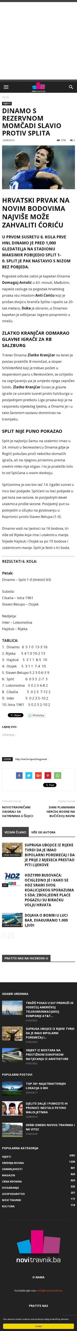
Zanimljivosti (12, 1169)
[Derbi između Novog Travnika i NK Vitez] (12, 1130)
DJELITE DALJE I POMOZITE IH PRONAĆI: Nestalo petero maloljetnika (47, 1107)
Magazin (8, 1175)
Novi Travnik (11, 1200)
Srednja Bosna (13, 1163)
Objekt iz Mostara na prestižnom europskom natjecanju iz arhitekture (47, 1054)
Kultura (8, 1206)
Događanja (10, 1187)
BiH (5, 885)
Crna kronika (11, 854)
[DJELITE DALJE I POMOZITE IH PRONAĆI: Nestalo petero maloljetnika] (12, 1108)
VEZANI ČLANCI (15, 832)
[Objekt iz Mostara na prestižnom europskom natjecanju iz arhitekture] (12, 1055)
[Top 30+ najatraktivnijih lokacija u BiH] (12, 1088)
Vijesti (5, 97)
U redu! (38, 1326)
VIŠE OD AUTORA (43, 832)
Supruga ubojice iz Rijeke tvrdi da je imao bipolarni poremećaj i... (50, 1033)
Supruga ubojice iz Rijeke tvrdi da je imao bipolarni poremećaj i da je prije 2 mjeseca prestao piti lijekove (50, 855)
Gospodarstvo (13, 1194)
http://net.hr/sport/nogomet (31, 759)
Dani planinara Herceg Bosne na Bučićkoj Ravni (61, 811)
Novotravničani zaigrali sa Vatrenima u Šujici (17, 811)
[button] (71, 87)
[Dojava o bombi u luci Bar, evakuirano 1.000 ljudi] (12, 920)
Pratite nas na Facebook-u (26, 958)
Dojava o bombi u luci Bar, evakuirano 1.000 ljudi (46, 920)
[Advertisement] (38, 41)
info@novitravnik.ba (49, 1290)
